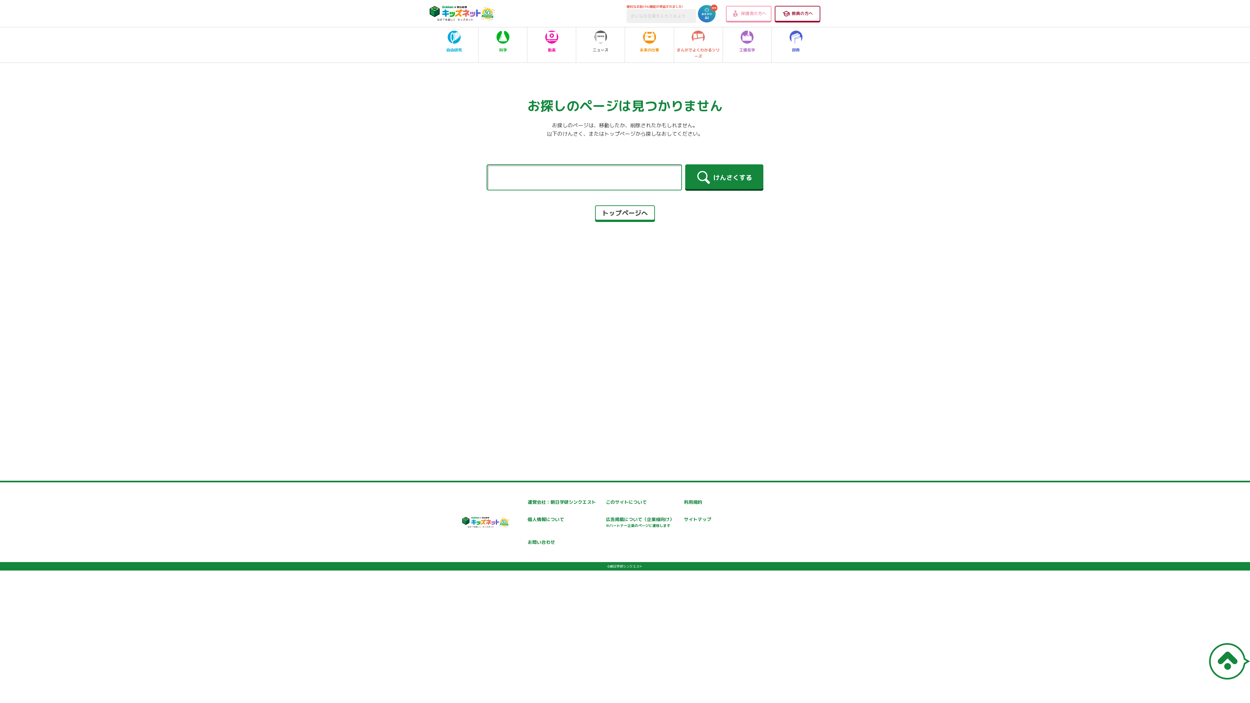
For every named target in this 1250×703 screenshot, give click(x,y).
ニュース (600, 50)
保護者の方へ (753, 13)
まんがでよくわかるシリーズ (698, 53)
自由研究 (454, 50)
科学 (503, 50)
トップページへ (625, 212)
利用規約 (693, 502)
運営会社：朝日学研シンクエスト (562, 502)
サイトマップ (697, 519)
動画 (552, 50)
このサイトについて (626, 502)
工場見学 (747, 50)
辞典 (796, 50)
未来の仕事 (649, 50)
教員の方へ (802, 13)
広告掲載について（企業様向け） (640, 522)
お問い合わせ (541, 542)
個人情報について (546, 519)
